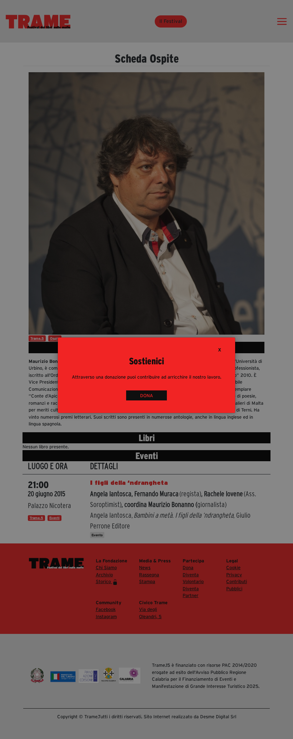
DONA (146, 395)
